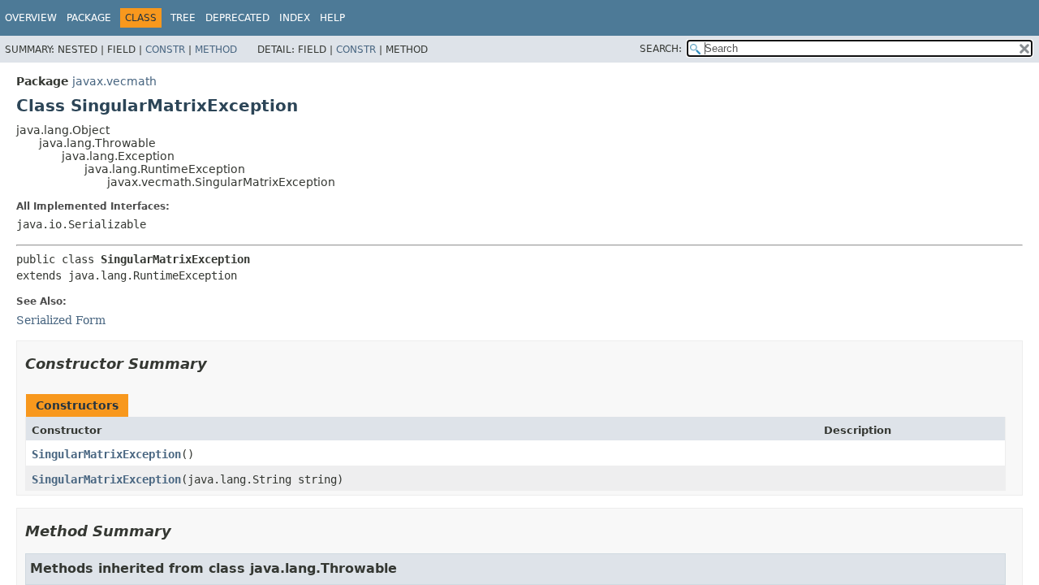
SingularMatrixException (106, 454)
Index (294, 18)
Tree (183, 18)
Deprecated (237, 18)
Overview (31, 18)
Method (216, 49)
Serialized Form (61, 320)
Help (332, 18)
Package (89, 18)
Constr (165, 49)
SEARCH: (661, 48)
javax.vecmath (114, 81)
